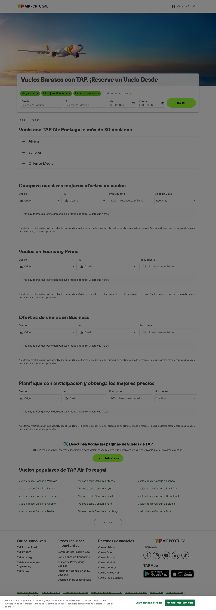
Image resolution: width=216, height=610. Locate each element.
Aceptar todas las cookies (180, 602)
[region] (108, 603)
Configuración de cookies (149, 602)
